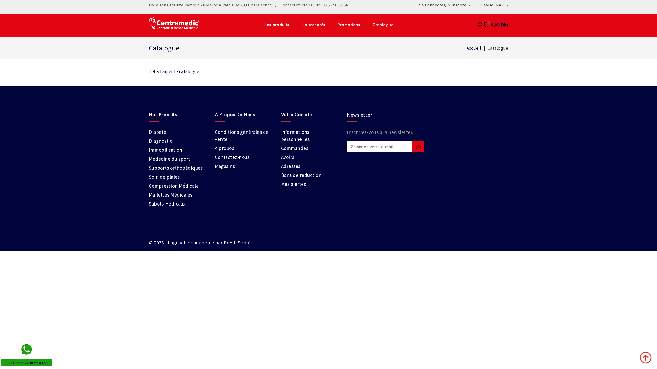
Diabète (157, 132)
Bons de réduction (301, 175)
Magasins (225, 166)
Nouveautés (313, 25)
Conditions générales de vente (242, 135)
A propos (224, 148)
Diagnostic (160, 141)
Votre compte (296, 114)
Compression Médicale (174, 185)
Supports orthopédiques (176, 168)
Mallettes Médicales (170, 194)
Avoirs (287, 157)
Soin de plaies (164, 176)
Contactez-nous (232, 157)
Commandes (294, 148)
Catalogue (383, 25)
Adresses (291, 166)
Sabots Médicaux (167, 203)
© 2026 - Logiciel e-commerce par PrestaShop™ (200, 242)
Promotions (348, 25)
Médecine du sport (169, 159)
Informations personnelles (295, 135)
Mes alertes (293, 184)
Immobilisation (165, 150)
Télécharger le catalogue (174, 71)
